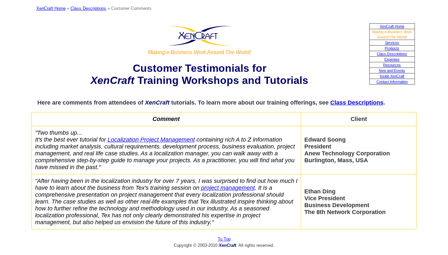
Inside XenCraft (392, 76)
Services (392, 43)
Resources (392, 65)
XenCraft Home (51, 8)
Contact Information (392, 82)
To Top (224, 239)
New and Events (392, 70)
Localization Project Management (151, 139)
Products (392, 48)
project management (228, 188)
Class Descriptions (88, 8)
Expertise (391, 59)
